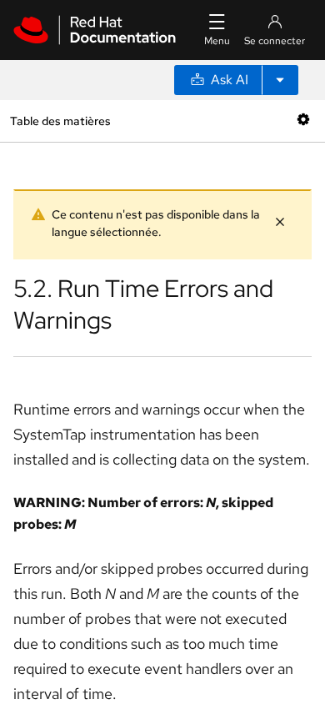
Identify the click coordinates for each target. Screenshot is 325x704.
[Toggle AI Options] (280, 80)
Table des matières (60, 120)
